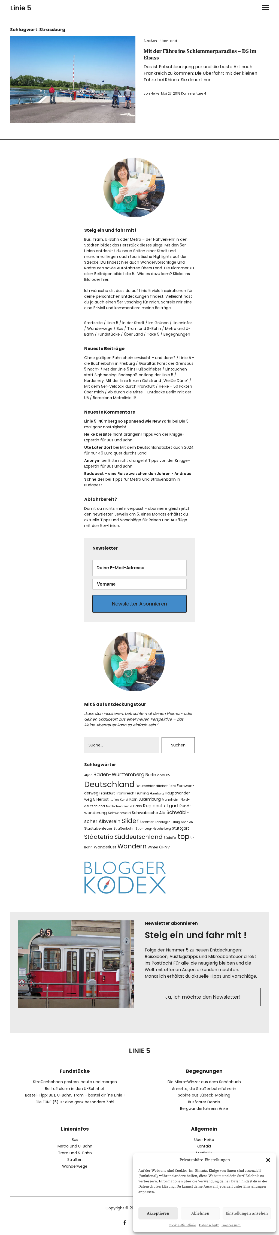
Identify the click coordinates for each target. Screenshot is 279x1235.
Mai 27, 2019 (170, 93)
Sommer (147, 822)
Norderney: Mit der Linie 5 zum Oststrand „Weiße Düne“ (136, 380)
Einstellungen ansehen (247, 1213)
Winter (153, 847)
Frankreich (125, 793)
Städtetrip (98, 837)
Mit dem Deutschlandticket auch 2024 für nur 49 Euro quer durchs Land (139, 450)
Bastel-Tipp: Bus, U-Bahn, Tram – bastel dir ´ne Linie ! (75, 1095)
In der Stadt (133, 323)
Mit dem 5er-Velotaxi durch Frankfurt (119, 386)
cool (161, 775)
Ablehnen (200, 1213)
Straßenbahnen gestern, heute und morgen (75, 1082)
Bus (120, 328)
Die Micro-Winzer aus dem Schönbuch (204, 1082)
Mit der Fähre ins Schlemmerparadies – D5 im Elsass (200, 54)
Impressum (231, 1225)
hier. (105, 279)
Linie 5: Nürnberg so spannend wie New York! (127, 421)
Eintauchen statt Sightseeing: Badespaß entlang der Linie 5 (135, 372)
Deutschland (109, 784)
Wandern (132, 846)
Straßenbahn (124, 828)
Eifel (172, 785)
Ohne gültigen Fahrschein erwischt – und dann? (129, 357)
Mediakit (204, 1153)
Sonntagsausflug (167, 822)
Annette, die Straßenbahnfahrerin (204, 1088)
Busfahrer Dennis (204, 1102)
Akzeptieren (158, 1213)
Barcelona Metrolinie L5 (115, 397)
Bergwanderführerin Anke (204, 1108)
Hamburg (157, 793)
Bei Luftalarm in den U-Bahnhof (75, 1088)
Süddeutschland (138, 837)
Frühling (142, 793)
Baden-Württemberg (118, 774)
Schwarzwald (119, 813)
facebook (124, 1221)
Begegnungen (176, 334)
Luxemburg (150, 799)
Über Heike (204, 1139)
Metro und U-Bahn (74, 1146)
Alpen (88, 775)
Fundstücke (109, 334)
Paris (137, 806)
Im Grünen (158, 323)
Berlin (150, 775)
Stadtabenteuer (98, 828)
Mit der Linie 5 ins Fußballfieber (132, 369)
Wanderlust (105, 847)
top (183, 836)
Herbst (102, 799)
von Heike (151, 93)
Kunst (124, 800)
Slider (130, 821)
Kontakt (204, 1146)
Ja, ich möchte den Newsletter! (203, 996)
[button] (268, 1160)
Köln (133, 799)
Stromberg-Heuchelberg (153, 829)
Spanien (187, 822)
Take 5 (153, 334)
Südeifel (170, 838)
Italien (114, 800)
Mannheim (171, 799)
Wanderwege (100, 328)
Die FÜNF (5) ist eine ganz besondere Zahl (75, 1102)
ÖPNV (164, 847)
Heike (89, 434)
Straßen (150, 40)
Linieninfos (183, 323)
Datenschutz (209, 1225)
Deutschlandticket (152, 785)
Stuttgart (180, 828)
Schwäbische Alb (148, 812)
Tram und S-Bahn (144, 328)
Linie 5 (20, 8)
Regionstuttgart (160, 806)
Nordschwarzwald (119, 806)
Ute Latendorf (98, 447)
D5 (168, 775)
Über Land (168, 40)
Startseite (93, 323)
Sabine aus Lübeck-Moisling (204, 1095)
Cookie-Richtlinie (182, 1225)
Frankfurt (107, 793)
